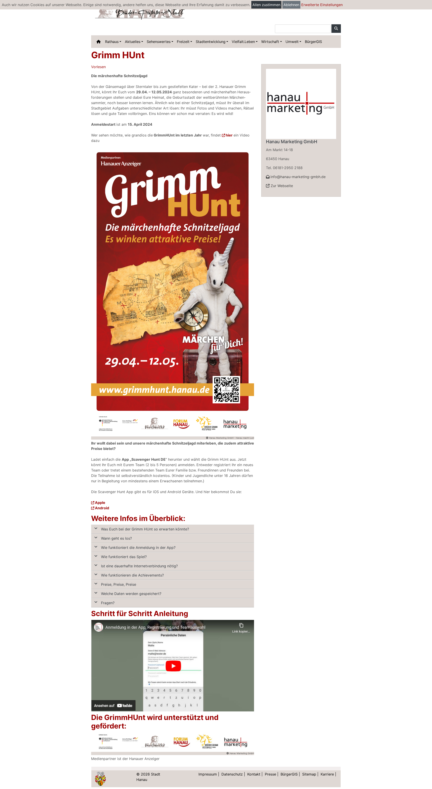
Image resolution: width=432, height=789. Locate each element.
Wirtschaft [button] (270, 41)
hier (229, 135)
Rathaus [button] (112, 41)
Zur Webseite (281, 185)
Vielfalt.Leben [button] (243, 41)
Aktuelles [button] (132, 41)
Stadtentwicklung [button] (210, 41)
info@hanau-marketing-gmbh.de (298, 176)
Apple (100, 502)
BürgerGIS (313, 41)
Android (102, 508)
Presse (270, 774)
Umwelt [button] (292, 41)
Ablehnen (291, 4)
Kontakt (253, 774)
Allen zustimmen (266, 4)
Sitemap (309, 774)
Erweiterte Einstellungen (322, 4)
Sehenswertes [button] (159, 41)
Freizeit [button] (183, 41)
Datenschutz (232, 774)
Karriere (327, 774)
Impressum (207, 774)
